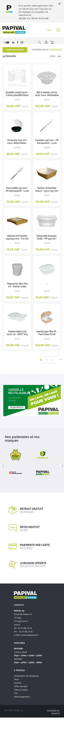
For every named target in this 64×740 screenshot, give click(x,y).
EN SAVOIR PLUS (16, 407)
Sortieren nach (40, 49)
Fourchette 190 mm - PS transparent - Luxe (17, 189)
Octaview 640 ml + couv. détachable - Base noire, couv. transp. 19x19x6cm (17, 144)
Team (16, 679)
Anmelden (46, 42)
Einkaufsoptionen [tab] (15, 50)
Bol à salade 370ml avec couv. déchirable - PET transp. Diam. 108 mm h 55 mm (47, 96)
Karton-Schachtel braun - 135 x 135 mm (46, 189)
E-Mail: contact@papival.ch (26, 635)
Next (61, 465)
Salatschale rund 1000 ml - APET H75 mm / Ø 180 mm (17, 334)
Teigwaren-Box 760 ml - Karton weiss (17, 285)
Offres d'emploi (21, 686)
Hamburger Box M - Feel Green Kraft (46, 333)
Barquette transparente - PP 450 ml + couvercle (47, 239)
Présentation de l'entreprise (26, 676)
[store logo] (13, 30)
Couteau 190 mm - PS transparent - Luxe (47, 141)
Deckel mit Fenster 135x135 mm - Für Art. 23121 (17, 239)
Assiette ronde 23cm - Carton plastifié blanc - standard (17, 95)
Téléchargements (22, 697)
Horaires (18, 683)
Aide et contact (21, 690)
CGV (16, 693)
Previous (2, 465)
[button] (49, 30)
